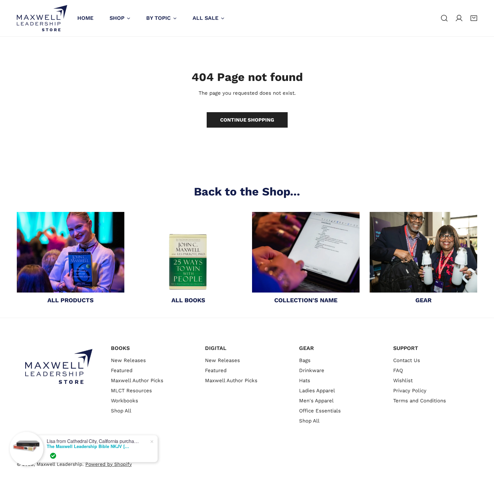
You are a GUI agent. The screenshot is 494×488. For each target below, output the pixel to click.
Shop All (121, 411)
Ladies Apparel (317, 391)
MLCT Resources (131, 391)
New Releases (128, 360)
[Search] (444, 18)
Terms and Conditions (419, 401)
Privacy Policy (409, 391)
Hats (304, 381)
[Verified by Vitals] (53, 456)
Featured (121, 370)
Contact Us (406, 360)
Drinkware (311, 370)
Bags (305, 360)
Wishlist (403, 381)
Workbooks (124, 401)
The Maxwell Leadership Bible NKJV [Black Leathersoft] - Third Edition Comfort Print (89, 446)
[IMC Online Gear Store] (423, 252)
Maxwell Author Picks (137, 381)
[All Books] (188, 252)
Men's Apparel (316, 401)
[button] (473, 18)
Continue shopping (247, 120)
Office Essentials (320, 411)
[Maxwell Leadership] (42, 18)
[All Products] (70, 252)
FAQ (398, 370)
